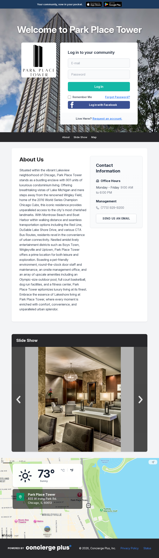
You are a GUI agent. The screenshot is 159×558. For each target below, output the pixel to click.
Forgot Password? (117, 97)
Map (94, 137)
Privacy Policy (130, 548)
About (66, 137)
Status (147, 548)
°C (63, 470)
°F (71, 470)
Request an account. (107, 118)
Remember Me (82, 97)
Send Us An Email (116, 218)
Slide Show (80, 137)
